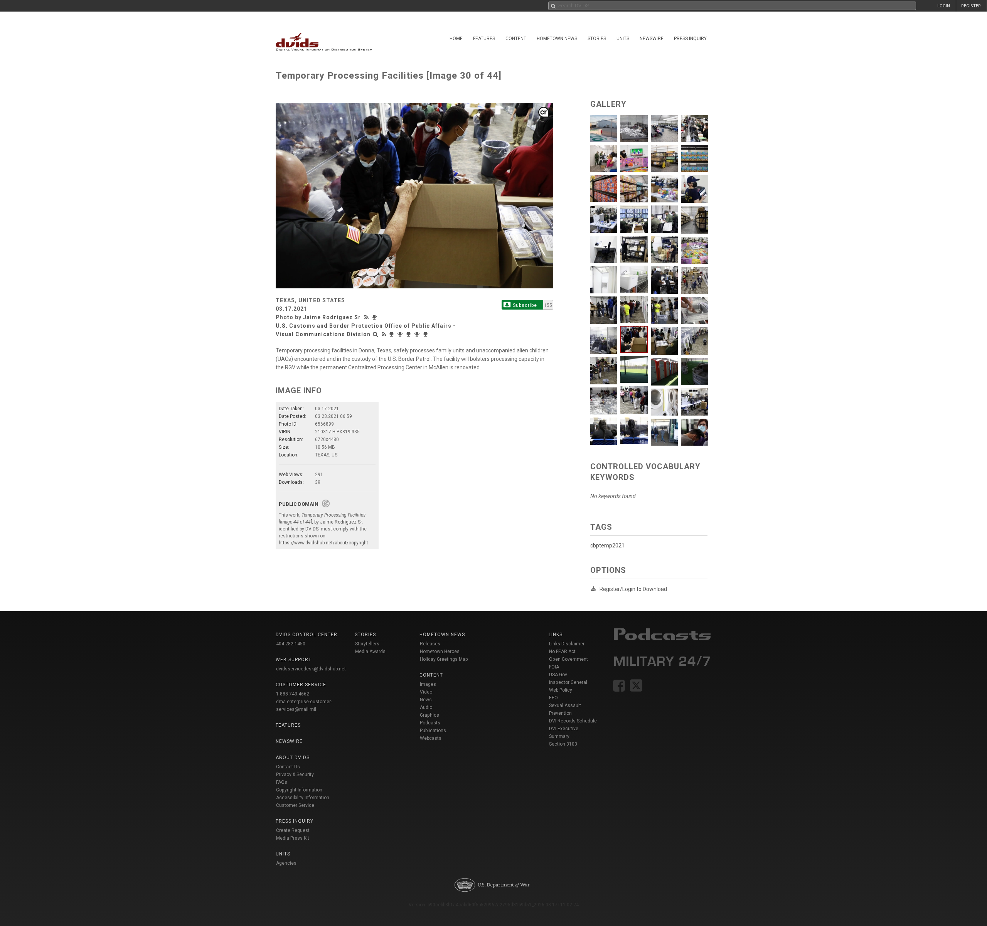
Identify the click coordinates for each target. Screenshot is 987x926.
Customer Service (295, 805)
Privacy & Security (295, 774)
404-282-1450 (290, 644)
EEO (553, 697)
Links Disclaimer (566, 644)
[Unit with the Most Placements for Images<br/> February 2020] (409, 334)
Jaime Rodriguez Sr (332, 317)
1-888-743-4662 (292, 694)
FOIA (554, 667)
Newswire (652, 38)
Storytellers (367, 644)
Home (456, 38)
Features (484, 38)
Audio (426, 707)
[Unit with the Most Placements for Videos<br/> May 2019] (426, 334)
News (426, 699)
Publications (433, 730)
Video (426, 692)
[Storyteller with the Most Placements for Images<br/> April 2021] (375, 317)
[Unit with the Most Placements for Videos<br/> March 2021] (400, 334)
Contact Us (288, 766)
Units (622, 38)
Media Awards (370, 651)
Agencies (286, 863)
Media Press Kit (292, 838)
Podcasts (430, 723)
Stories (597, 38)
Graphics (429, 715)
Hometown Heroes (440, 651)
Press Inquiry (690, 38)
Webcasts (430, 738)
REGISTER (971, 5)
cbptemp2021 (607, 545)
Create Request (293, 830)
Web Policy (560, 690)
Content (515, 38)
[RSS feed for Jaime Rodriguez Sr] (367, 317)
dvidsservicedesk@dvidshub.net (311, 669)
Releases (430, 644)
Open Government (568, 659)
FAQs (281, 782)
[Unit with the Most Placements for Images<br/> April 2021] (392, 334)
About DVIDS (293, 757)
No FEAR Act (562, 651)
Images (428, 684)
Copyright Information (299, 790)
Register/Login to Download (633, 589)
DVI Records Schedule (573, 721)
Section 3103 (563, 744)
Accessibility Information (302, 797)
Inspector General (568, 682)
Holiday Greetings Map (444, 659)
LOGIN (943, 5)
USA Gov (558, 674)
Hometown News (557, 38)
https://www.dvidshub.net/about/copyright (323, 542)
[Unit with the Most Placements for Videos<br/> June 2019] (417, 334)
